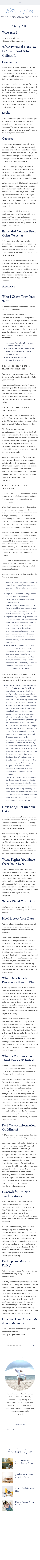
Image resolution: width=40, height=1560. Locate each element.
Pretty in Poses (20, 11)
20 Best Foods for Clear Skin (25, 1489)
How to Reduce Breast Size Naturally (24, 1503)
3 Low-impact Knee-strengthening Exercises (25, 1461)
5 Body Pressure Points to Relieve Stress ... (25, 1475)
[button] (20, 2)
